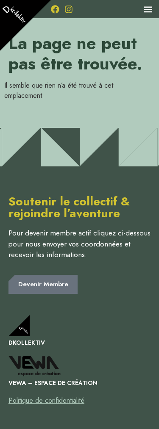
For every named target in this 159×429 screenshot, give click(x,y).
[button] (148, 9)
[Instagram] (68, 9)
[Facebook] (55, 9)
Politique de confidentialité (46, 400)
